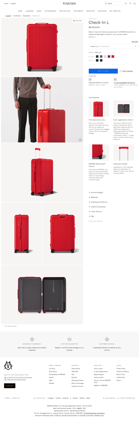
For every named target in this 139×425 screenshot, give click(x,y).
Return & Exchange (78, 383)
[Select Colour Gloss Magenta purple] (109, 57)
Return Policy (121, 374)
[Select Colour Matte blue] (101, 60)
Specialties (65, 11)
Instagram (51, 398)
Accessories (50, 11)
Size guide (135, 41)
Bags (39, 11)
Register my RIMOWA (100, 385)
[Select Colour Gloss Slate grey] (101, 57)
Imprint (119, 380)
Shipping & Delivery (78, 380)
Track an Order (98, 377)
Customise (78, 11)
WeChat (82, 398)
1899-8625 (75, 371)
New (20, 11)
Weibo (88, 398)
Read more (92, 37)
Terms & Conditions (123, 371)
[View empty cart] (134, 3)
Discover (102, 11)
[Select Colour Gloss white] (105, 57)
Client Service (76, 369)
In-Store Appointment (101, 371)
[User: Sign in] (126, 4)
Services (90, 11)
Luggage (30, 11)
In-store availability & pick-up (124, 83)
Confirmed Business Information (94, 413)
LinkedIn (75, 398)
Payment (74, 377)
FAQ (73, 374)
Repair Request (99, 374)
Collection (17, 16)
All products (53, 371)
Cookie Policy (121, 377)
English (13, 3)
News (51, 380)
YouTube (58, 398)
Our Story (52, 369)
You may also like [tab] (10, 326)
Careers (51, 377)
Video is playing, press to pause (42, 110)
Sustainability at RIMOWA (57, 374)
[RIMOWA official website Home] (69, 3)
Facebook (65, 398)
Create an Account (77, 386)
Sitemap (51, 383)
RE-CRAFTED (115, 11)
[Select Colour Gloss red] (113, 57)
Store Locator (98, 369)
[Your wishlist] (130, 3)
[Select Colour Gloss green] (97, 57)
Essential (26, 16)
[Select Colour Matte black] (97, 60)
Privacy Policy (121, 369)
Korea (6, 4)
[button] (126, 71)
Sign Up (10, 386)
